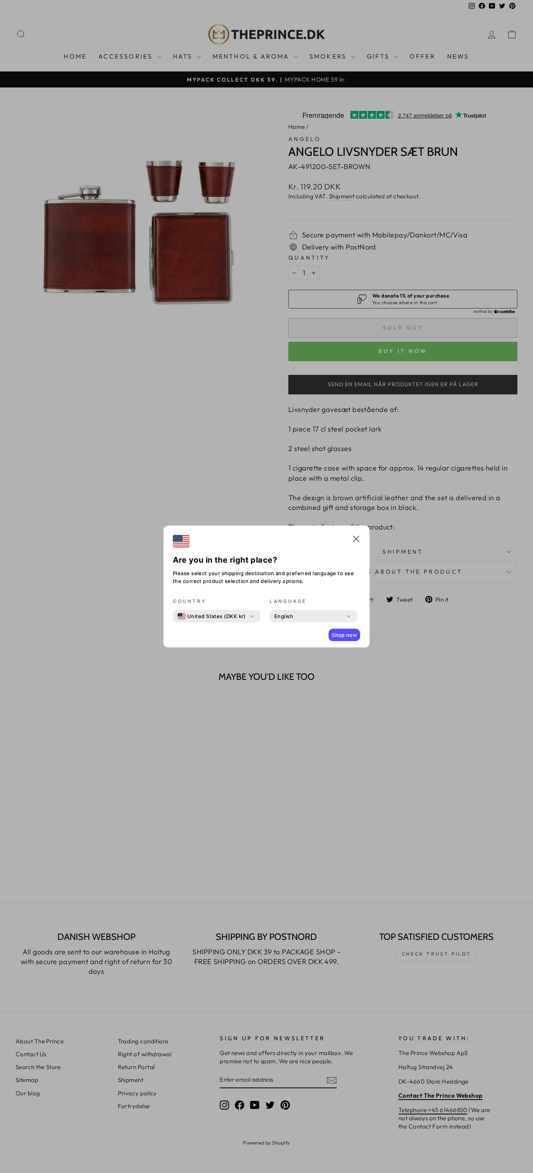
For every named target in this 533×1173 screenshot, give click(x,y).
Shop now (344, 635)
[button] (356, 540)
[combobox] (212, 616)
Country (189, 601)
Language (288, 601)
